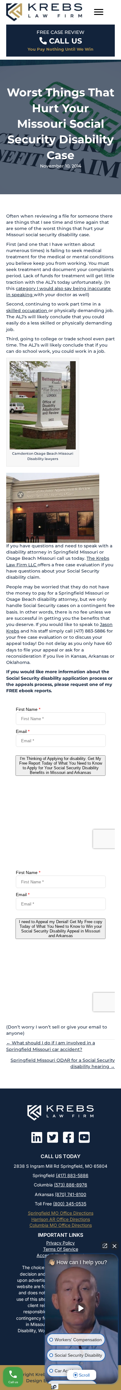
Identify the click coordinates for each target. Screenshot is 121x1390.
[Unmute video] (81, 1308)
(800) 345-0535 (69, 1203)
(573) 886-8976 (70, 1184)
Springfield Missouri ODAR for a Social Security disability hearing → (63, 1063)
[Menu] (99, 12)
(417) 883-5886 (72, 1175)
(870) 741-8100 (70, 1194)
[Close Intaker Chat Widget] (114, 1245)
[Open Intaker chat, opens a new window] (54, 1386)
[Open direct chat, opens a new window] (105, 1245)
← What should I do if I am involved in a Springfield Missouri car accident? (50, 1046)
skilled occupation (27, 310)
